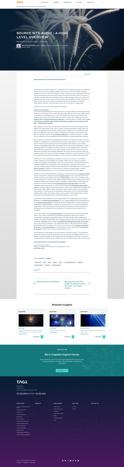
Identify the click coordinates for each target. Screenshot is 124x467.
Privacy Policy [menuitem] (32, 462)
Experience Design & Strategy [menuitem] (22, 423)
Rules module (65, 175)
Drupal (60, 262)
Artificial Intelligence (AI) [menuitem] (21, 409)
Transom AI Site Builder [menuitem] (58, 408)
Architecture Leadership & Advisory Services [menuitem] (23, 407)
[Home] (20, 2)
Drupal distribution (56, 213)
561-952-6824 (40, 393)
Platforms (47, 265)
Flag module (65, 177)
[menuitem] (63, 460)
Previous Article (52, 79)
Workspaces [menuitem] (56, 411)
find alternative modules (45, 123)
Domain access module (44, 202)
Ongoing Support (39, 265)
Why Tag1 (79, 2)
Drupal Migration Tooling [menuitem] (58, 413)
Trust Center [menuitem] (19, 462)
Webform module (85, 173)
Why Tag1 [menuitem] (75, 403)
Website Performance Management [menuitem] (23, 434)
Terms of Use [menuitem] (25, 462)
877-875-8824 (22, 393)
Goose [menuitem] (55, 420)
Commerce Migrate (49, 227)
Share (86, 74)
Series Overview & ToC (40, 79)
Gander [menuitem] (55, 415)
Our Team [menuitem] (74, 406)
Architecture (38, 262)
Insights (56, 2)
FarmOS (44, 221)
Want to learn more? (39, 248)
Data (49, 262)
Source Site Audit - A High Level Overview (35, 6)
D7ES (44, 262)
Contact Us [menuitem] (95, 403)
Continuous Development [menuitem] (21, 414)
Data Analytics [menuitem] (19, 416)
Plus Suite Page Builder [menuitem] (58, 417)
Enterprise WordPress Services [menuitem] (22, 421)
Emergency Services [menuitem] (20, 418)
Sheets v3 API (38, 119)
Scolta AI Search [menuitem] (57, 406)
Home (18, 6)
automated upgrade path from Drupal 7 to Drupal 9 (73, 221)
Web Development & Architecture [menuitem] (23, 432)
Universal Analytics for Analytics (54, 119)
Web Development (56, 265)
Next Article (62, 79)
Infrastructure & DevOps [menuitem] (21, 427)
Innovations (67, 2)
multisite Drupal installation (50, 200)
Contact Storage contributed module (67, 183)
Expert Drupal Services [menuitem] (21, 425)
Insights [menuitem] (38, 403)
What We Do (44, 2)
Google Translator (39, 168)
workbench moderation (61, 134)
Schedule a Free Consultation (41, 109)
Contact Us (90, 2)
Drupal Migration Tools (70, 262)
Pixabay (49, 258)
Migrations (80, 262)
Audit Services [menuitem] (19, 412)
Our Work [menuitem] (74, 408)
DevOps (55, 262)
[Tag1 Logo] (22, 381)
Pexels (41, 258)
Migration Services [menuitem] (20, 430)
